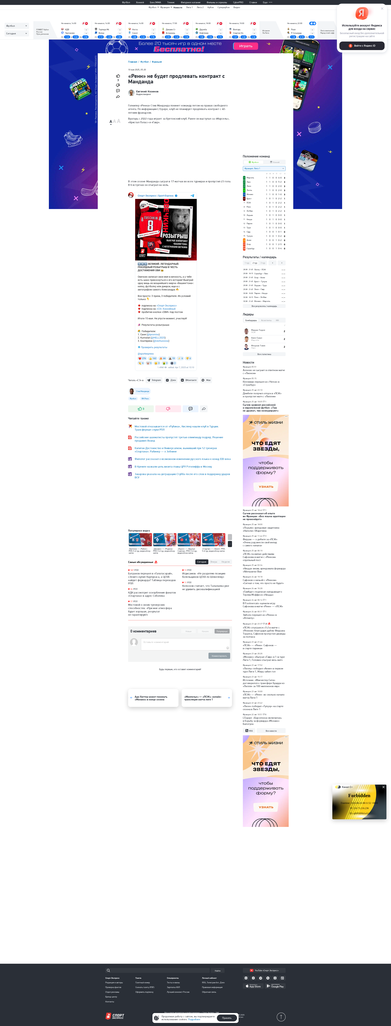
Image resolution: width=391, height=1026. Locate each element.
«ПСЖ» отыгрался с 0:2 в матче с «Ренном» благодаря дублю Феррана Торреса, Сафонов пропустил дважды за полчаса (264, 632)
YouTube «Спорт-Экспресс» (267, 970)
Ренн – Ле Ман (260, 297)
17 (131, 601)
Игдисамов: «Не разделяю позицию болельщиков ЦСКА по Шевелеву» (203, 575)
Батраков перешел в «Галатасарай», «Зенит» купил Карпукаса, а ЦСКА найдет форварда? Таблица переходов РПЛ (152, 578)
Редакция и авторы (114, 982)
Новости (178, 7)
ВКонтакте (191, 380)
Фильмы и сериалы (217, 2)
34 (131, 589)
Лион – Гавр (259, 289)
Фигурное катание (191, 2)
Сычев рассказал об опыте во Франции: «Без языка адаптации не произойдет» (264, 516)
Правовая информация (212, 987)
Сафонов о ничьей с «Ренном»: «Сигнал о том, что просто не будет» (263, 581)
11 (185, 582)
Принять (227, 1017)
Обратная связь (209, 992)
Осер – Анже (259, 277)
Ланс (249, 182)
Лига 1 (189, 7)
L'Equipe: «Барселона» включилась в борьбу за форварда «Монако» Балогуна (262, 720)
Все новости (271, 731)
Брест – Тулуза (260, 281)
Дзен (173, 380)
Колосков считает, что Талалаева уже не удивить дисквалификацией (205, 587)
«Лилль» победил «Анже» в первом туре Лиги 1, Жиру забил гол (263, 670)
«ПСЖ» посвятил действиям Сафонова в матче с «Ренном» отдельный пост (259, 557)
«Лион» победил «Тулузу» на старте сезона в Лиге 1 (263, 708)
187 (132, 570)
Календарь (267, 34)
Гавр (248, 232)
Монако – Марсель (262, 301)
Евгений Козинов (147, 91)
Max (208, 380)
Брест (249, 199)
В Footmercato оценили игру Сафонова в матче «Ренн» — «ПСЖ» (263, 605)
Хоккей (140, 2)
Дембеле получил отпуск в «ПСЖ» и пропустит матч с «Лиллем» (262, 395)
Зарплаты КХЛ (173, 987)
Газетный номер (142, 982)
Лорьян (250, 215)
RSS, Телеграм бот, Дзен (213, 982)
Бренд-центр (111, 996)
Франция (165, 7)
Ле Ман (250, 211)
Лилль (249, 190)
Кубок (211, 7)
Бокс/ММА (155, 2)
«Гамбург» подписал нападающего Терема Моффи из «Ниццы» (262, 593)
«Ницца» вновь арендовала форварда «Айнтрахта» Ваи (264, 570)
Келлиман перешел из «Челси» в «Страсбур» (261, 383)
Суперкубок (224, 7)
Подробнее (194, 1019)
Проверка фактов (113, 987)
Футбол (126, 2)
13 (185, 570)
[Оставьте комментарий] (185, 642)
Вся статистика (264, 354)
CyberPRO (238, 2)
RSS (251, 731)
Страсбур (250, 248)
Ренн (249, 207)
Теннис (171, 2)
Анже (249, 240)
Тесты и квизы (173, 982)
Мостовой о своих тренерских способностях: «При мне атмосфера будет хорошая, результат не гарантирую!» (150, 609)
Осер (249, 244)
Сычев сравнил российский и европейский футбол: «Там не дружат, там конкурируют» (260, 407)
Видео (237, 7)
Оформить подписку (144, 992)
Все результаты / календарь (264, 306)
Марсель (250, 178)
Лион (249, 186)
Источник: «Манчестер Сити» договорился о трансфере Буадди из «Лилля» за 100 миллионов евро (263, 683)
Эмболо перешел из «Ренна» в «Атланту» (260, 616)
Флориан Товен (258, 345)
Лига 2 (200, 7)
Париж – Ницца (260, 293)
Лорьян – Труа (260, 285)
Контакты (109, 1001)
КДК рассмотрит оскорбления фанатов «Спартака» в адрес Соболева (152, 594)
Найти (217, 971)
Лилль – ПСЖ (260, 269)
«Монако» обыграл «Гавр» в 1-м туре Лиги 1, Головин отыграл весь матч (264, 658)
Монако (250, 194)
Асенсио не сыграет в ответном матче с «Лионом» (264, 372)
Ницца (249, 219)
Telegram (156, 380)
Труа (249, 228)
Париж (249, 223)
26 (266, 624)
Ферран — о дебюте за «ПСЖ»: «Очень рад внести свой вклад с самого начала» (260, 542)
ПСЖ (249, 203)
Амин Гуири (256, 338)
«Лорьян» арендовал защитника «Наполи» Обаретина (261, 529)
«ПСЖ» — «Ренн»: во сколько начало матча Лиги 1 (264, 696)
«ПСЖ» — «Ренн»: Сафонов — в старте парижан (260, 647)
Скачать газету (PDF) (144, 987)
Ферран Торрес (258, 330)
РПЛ (136, 570)
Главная (133, 61)
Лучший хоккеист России (178, 992)
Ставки (253, 2)
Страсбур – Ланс (261, 273)
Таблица (40, 30)
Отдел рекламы (112, 992)
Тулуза (249, 236)
